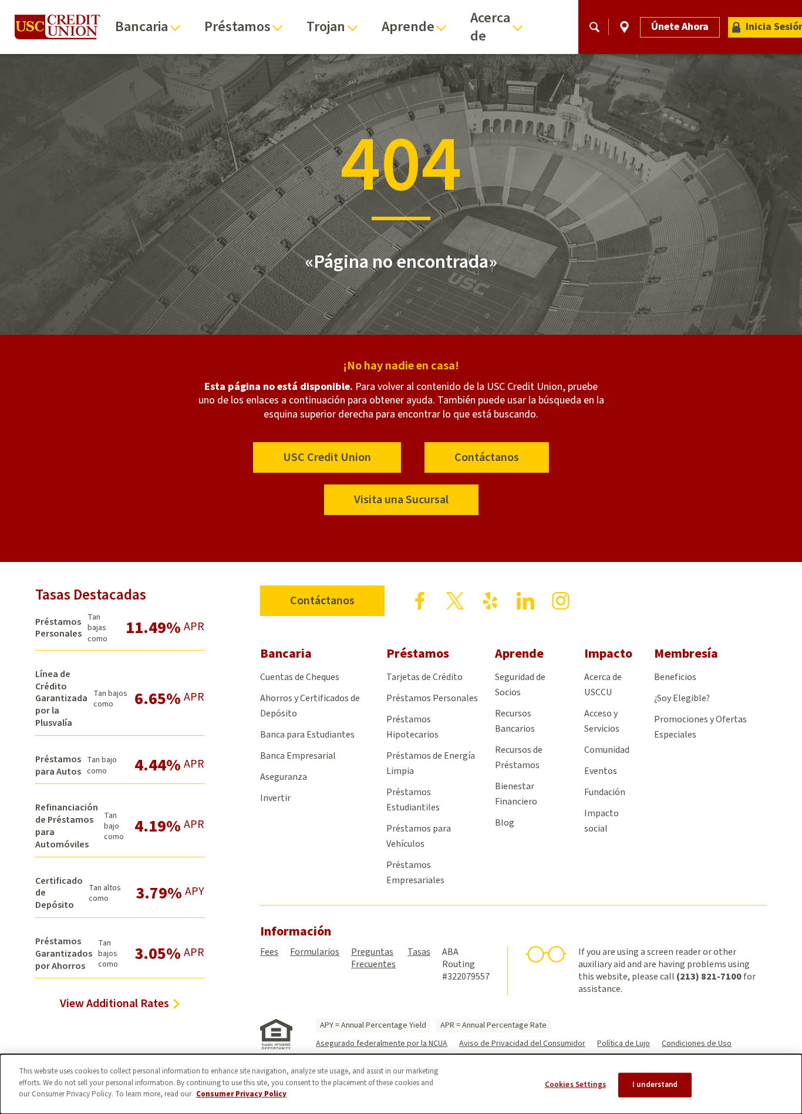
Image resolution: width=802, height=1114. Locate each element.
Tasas (418, 951)
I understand (655, 1084)
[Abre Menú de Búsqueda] (594, 27)
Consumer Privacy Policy (241, 1094)
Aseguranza (283, 776)
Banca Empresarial (298, 755)
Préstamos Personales (432, 698)
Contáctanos (486, 457)
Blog (504, 822)
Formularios (314, 951)
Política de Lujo (623, 1043)
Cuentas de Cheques (299, 677)
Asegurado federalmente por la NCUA (381, 1043)
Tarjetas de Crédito (424, 677)
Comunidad (606, 749)
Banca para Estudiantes (307, 734)
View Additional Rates (114, 1003)
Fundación (604, 792)
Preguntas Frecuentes (373, 958)
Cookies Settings (575, 1084)
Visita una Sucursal (401, 500)
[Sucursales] (624, 27)
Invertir (275, 798)
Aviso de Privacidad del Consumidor (522, 1043)
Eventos (600, 771)
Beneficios (675, 677)
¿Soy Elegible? (682, 698)
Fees (269, 951)
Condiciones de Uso (697, 1043)
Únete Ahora (680, 26)
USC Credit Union (327, 457)
